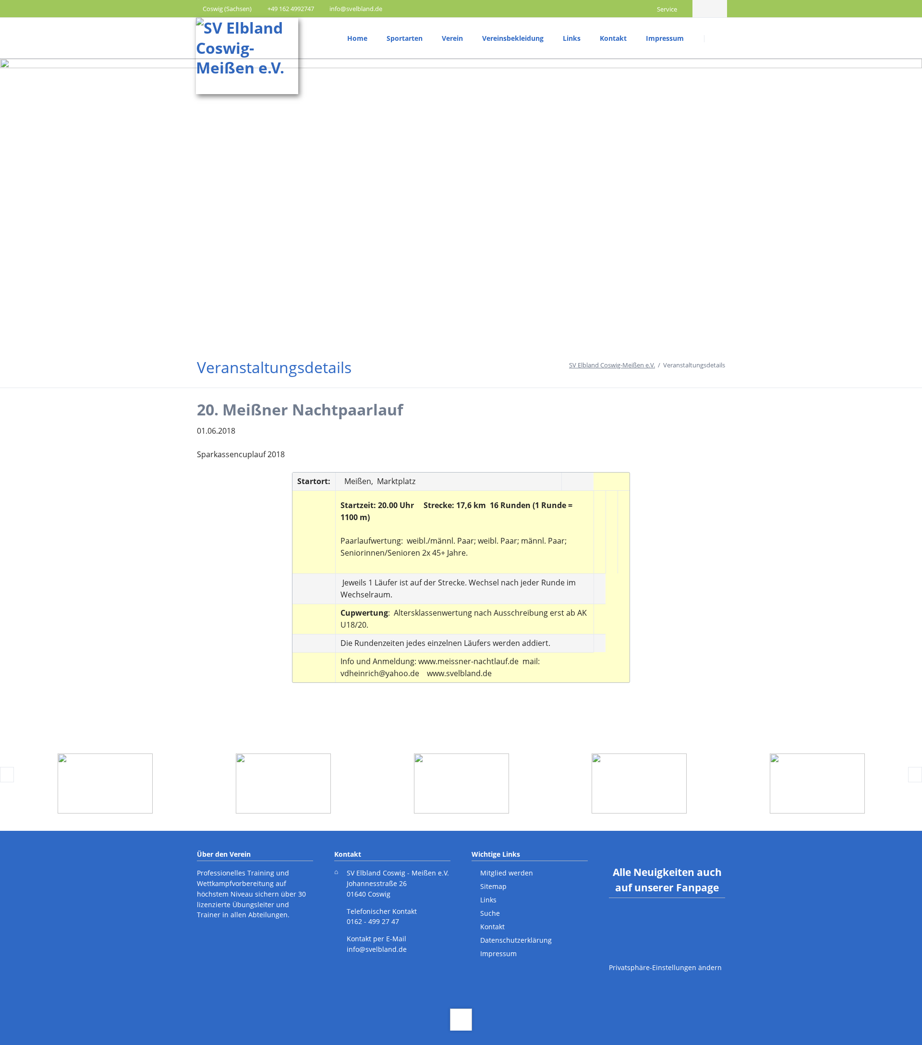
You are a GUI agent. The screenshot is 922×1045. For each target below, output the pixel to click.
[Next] (915, 774)
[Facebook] (701, 8)
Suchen (716, 38)
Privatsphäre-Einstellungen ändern (665, 967)
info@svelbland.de (377, 949)
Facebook (648, 923)
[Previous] (7, 774)
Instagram (686, 923)
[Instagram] (718, 8)
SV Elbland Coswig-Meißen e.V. (612, 365)
